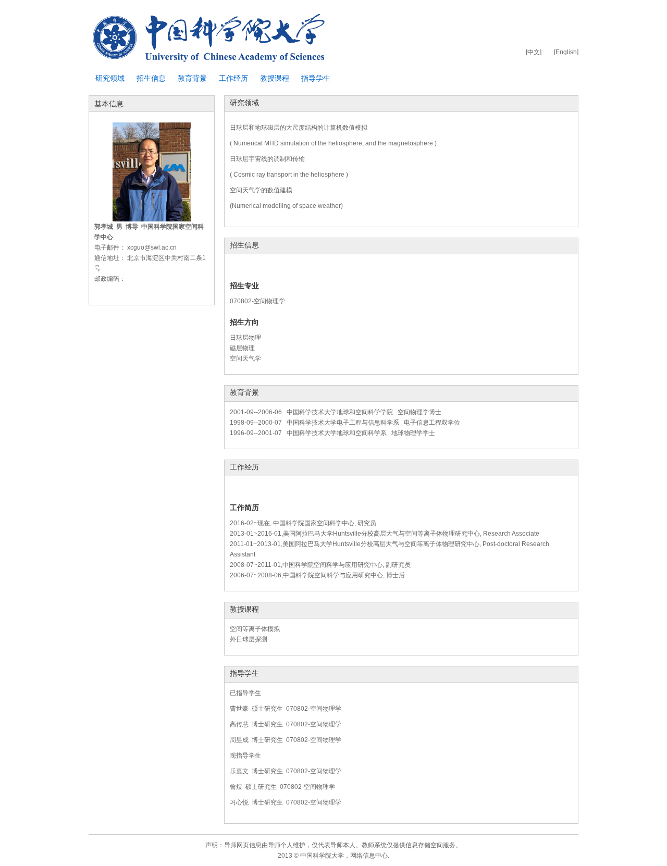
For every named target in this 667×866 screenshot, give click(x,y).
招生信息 (151, 78)
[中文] (533, 52)
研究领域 (110, 78)
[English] (566, 52)
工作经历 (233, 78)
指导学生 (315, 78)
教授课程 (274, 78)
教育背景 (192, 78)
